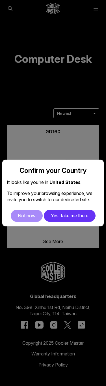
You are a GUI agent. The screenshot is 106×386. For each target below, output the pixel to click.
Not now (27, 215)
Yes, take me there (69, 215)
